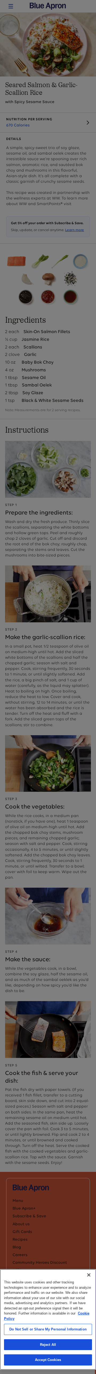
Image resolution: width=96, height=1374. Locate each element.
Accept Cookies (48, 1360)
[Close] (89, 1275)
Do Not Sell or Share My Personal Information (48, 1329)
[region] (48, 1319)
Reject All (48, 1345)
